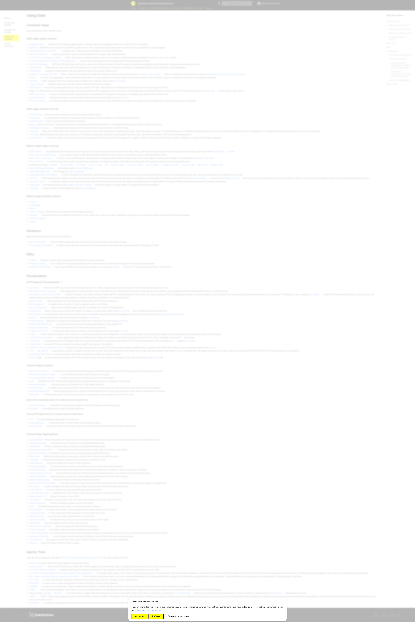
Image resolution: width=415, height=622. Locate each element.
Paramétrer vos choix (178, 616)
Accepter (139, 616)
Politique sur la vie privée (149, 610)
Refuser (156, 616)
